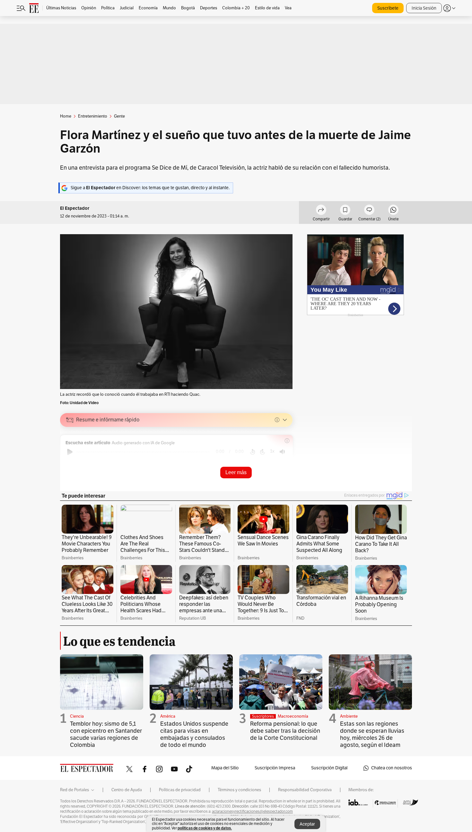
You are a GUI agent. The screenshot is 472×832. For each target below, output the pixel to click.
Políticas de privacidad (180, 790)
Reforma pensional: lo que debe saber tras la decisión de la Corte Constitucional (285, 730)
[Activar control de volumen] (282, 451)
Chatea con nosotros (391, 768)
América (167, 716)
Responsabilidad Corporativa (305, 790)
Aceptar (307, 824)
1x (272, 451)
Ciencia (77, 716)
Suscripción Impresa (275, 768)
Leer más (236, 472)
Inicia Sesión (424, 8)
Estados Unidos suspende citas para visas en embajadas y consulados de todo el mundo (194, 734)
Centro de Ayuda (126, 790)
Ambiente (349, 716)
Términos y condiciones (239, 790)
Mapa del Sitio (225, 768)
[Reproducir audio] (70, 452)
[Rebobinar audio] (252, 452)
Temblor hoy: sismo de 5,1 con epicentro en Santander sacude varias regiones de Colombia (106, 734)
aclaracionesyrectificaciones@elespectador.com (252, 811)
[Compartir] (321, 211)
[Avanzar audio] (262, 452)
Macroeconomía (293, 716)
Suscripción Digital (329, 768)
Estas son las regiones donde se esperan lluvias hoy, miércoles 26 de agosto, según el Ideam (372, 734)
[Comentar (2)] (369, 211)
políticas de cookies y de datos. (205, 828)
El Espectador (74, 208)
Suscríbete (387, 8)
